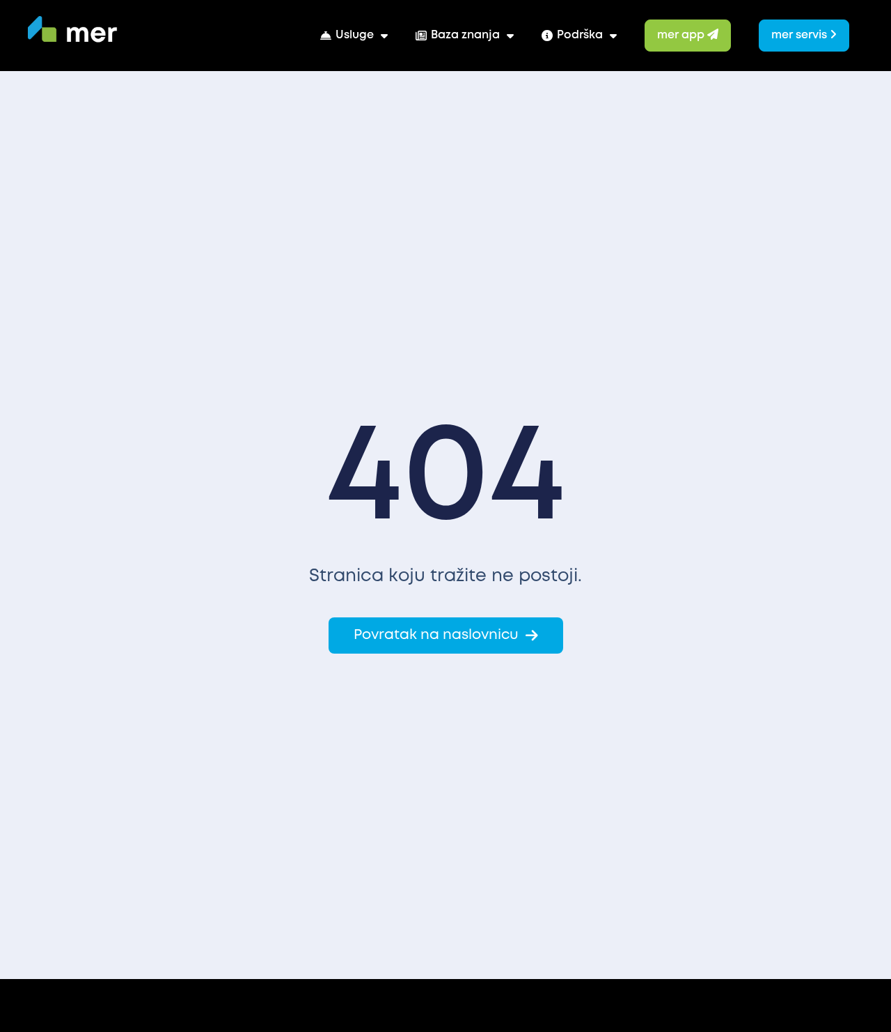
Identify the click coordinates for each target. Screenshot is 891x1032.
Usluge (355, 35)
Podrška (580, 35)
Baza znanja (465, 35)
